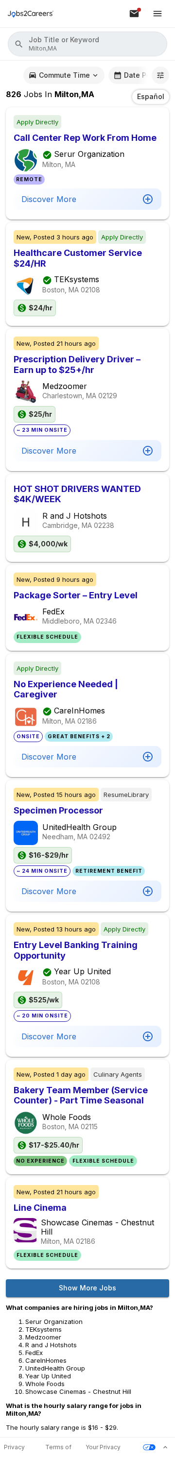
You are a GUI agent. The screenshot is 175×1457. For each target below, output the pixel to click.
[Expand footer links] (165, 1447)
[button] (87, 44)
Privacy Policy (14, 1447)
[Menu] (157, 13)
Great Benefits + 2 (79, 736)
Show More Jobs (87, 1288)
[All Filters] (160, 75)
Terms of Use (58, 1447)
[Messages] (134, 13)
